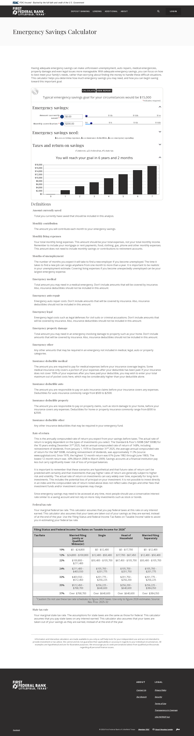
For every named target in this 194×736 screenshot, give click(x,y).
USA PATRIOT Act (162, 717)
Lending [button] (97, 11)
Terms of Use (160, 703)
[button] (97, 107)
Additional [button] (111, 11)
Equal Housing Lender (164, 729)
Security (158, 697)
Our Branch (141, 697)
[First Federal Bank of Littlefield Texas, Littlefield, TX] (29, 11)
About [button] (124, 11)
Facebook (16, 730)
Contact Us (141, 690)
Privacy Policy (160, 690)
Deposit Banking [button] (80, 11)
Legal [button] (159, 682)
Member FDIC (143, 729)
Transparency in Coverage (167, 710)
